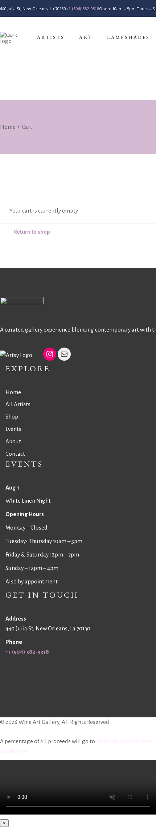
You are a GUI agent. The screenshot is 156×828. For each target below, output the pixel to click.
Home (8, 127)
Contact (15, 454)
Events (13, 429)
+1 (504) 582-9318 (82, 8)
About (13, 441)
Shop (11, 416)
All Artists (17, 404)
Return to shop (31, 232)
